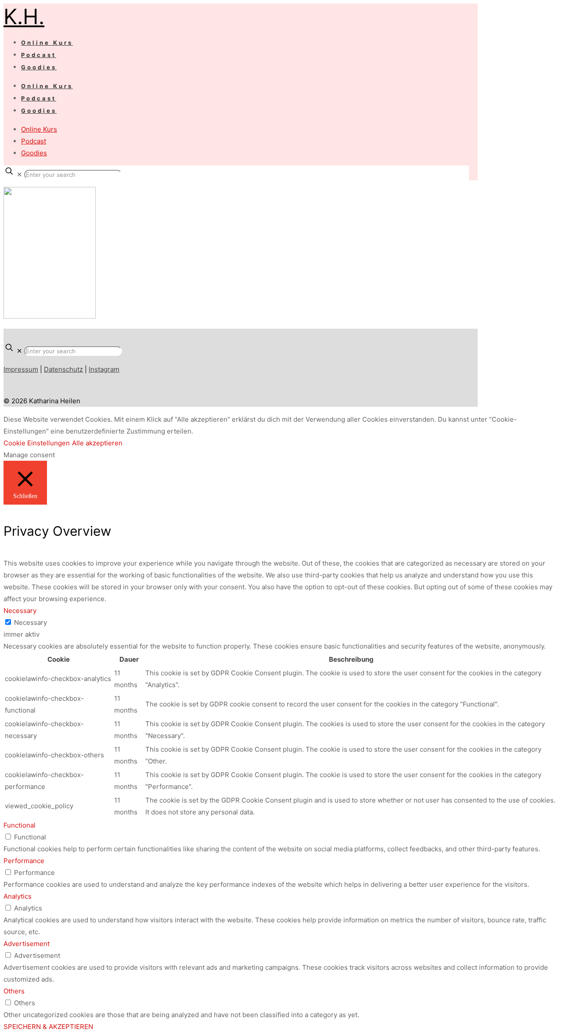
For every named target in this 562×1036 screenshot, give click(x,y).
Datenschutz (63, 369)
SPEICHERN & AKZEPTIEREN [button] (48, 1026)
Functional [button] (20, 825)
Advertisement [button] (27, 943)
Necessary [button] (20, 610)
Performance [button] (24, 861)
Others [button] (14, 991)
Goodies (34, 153)
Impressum (21, 369)
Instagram (104, 369)
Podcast (33, 141)
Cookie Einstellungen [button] (37, 443)
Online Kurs (39, 129)
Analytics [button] (18, 896)
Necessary (30, 622)
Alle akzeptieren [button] (97, 443)
